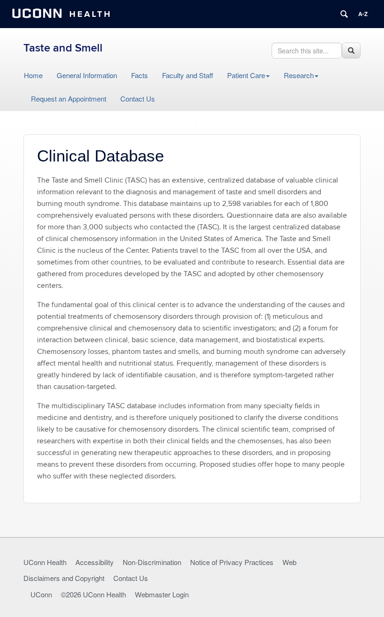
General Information (87, 75)
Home (33, 75)
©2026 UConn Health (93, 594)
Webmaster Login (162, 594)
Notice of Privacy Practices (231, 562)
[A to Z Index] (362, 14)
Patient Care (246, 75)
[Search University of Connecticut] (344, 14)
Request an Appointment (68, 98)
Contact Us (137, 98)
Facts (139, 75)
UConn (41, 594)
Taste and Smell (63, 48)
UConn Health (44, 562)
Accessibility (94, 562)
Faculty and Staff (187, 75)
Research (299, 75)
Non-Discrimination (152, 562)
